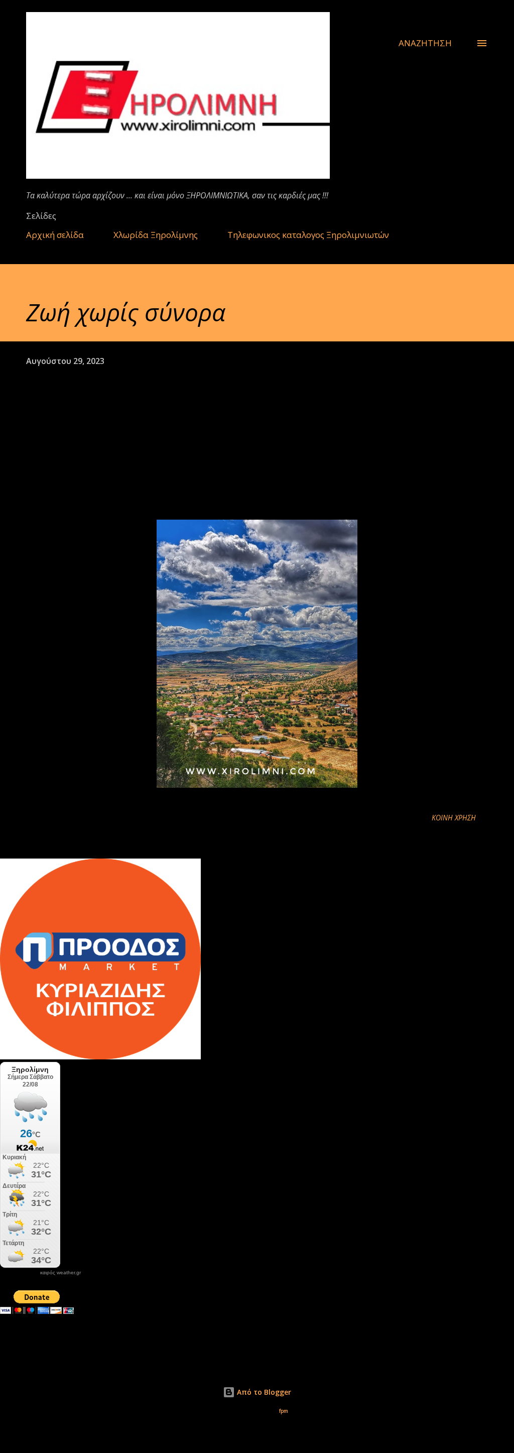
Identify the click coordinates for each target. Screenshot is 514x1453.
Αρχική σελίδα (55, 234)
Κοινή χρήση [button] (454, 817)
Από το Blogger (263, 1392)
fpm (283, 1411)
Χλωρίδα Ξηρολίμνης (155, 234)
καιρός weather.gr (60, 1272)
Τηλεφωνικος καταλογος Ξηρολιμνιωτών (308, 234)
